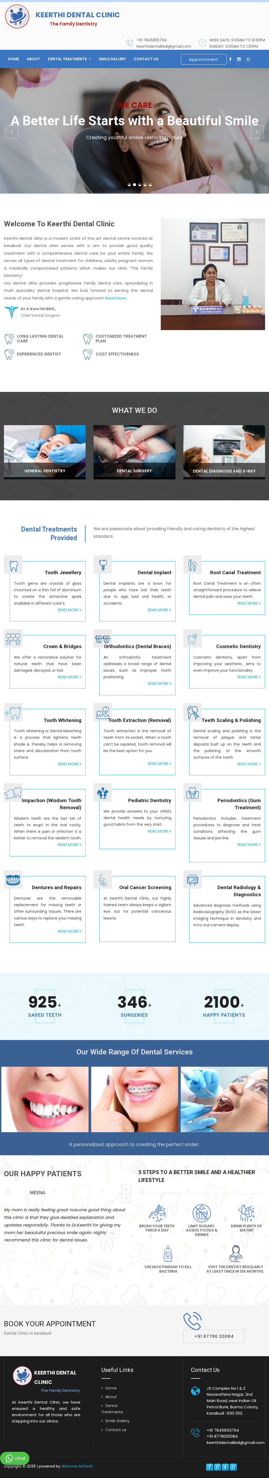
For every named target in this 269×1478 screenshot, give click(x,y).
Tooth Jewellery (63, 573)
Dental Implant (154, 573)
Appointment (203, 59)
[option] (67, 1207)
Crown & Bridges (62, 646)
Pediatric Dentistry (149, 800)
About (33, 59)
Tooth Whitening (62, 720)
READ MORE (68, 609)
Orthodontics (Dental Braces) (137, 646)
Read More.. (116, 298)
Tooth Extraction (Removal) (139, 720)
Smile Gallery (112, 59)
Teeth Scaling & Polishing (231, 720)
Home (13, 59)
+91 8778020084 (222, 1436)
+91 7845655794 (152, 40)
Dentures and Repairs (56, 887)
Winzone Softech (76, 1466)
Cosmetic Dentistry (238, 646)
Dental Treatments (67, 59)
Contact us (146, 59)
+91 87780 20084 (214, 1336)
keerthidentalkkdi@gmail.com (164, 46)
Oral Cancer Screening (145, 887)
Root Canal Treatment (235, 573)
